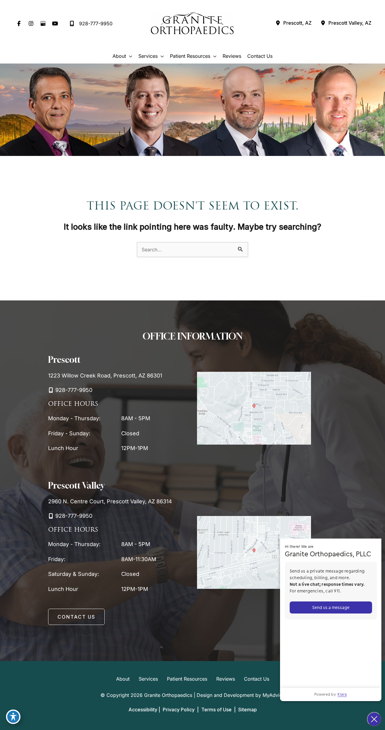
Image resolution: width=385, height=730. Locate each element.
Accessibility (142, 710)
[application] (129, 56)
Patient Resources (187, 679)
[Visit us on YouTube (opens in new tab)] (55, 23)
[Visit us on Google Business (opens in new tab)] (43, 23)
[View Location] (278, 23)
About (123, 679)
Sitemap (247, 710)
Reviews (225, 679)
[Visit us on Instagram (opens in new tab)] (31, 23)
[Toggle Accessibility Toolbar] (13, 717)
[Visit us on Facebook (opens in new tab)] (19, 23)
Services (148, 679)
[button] (76, 617)
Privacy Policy (179, 710)
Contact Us (256, 679)
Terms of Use (216, 710)
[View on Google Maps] (254, 408)
